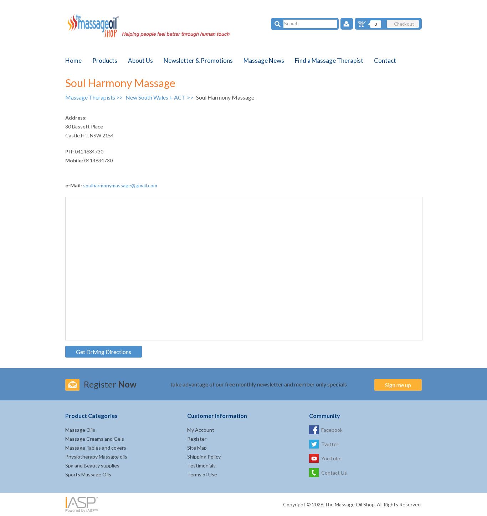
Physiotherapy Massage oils (96, 457)
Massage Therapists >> (94, 97)
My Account (200, 430)
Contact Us (334, 473)
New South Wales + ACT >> (159, 97)
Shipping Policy (204, 457)
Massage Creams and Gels (94, 439)
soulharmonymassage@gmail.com (120, 185)
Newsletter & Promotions (198, 60)
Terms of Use (202, 474)
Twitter (329, 444)
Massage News (264, 60)
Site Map (197, 448)
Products (104, 60)
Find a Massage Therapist (329, 60)
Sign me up (398, 384)
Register (196, 439)
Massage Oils (80, 430)
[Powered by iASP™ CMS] (83, 504)
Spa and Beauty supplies (92, 465)
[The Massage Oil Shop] (152, 27)
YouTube (331, 458)
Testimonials (201, 465)
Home (73, 60)
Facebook (332, 430)
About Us (140, 60)
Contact (385, 60)
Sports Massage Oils (88, 474)
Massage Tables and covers (95, 448)
